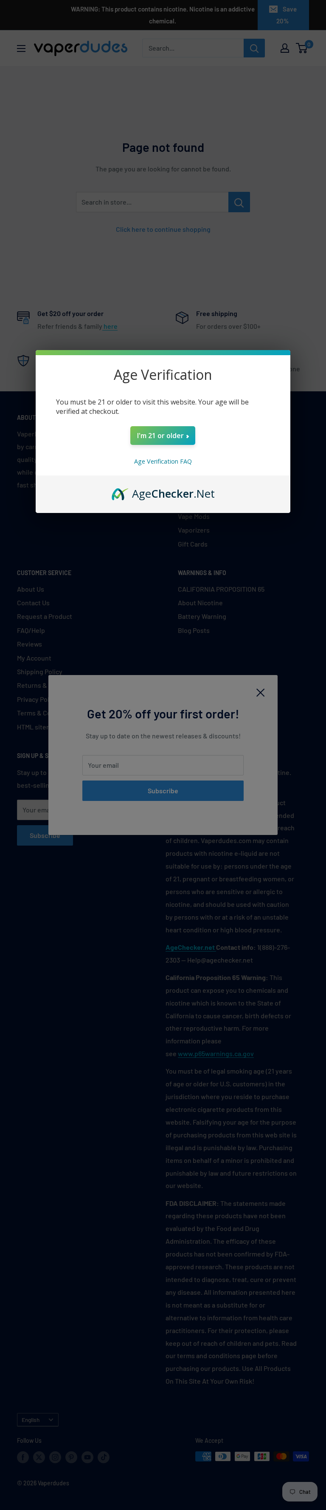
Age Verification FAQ (163, 461)
